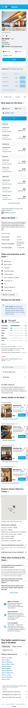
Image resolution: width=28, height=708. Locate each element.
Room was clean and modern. (11, 346)
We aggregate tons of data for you (11, 694)
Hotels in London (6, 675)
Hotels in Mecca (6, 660)
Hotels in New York (7, 670)
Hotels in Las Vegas (7, 657)
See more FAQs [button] (14, 592)
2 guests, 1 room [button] (7, 55)
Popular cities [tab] (6, 646)
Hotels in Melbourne (7, 662)
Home (3, 704)
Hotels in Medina (6, 668)
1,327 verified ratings (16, 46)
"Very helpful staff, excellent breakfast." (13, 352)
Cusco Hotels (19, 704)
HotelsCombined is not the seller (11, 692)
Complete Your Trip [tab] (7, 650)
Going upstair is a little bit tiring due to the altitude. (11, 359)
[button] (2, 7)
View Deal (21, 415)
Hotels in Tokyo (6, 679)
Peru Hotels (8, 704)
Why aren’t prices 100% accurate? (11, 697)
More (2, 230)
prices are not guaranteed (11, 687)
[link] (10, 418)
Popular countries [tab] (17, 646)
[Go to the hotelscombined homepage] (11, 7)
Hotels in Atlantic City (7, 673)
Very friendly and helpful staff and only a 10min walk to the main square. (12, 349)
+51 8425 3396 (6, 44)
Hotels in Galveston (7, 677)
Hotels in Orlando (6, 666)
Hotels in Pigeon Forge (8, 664)
